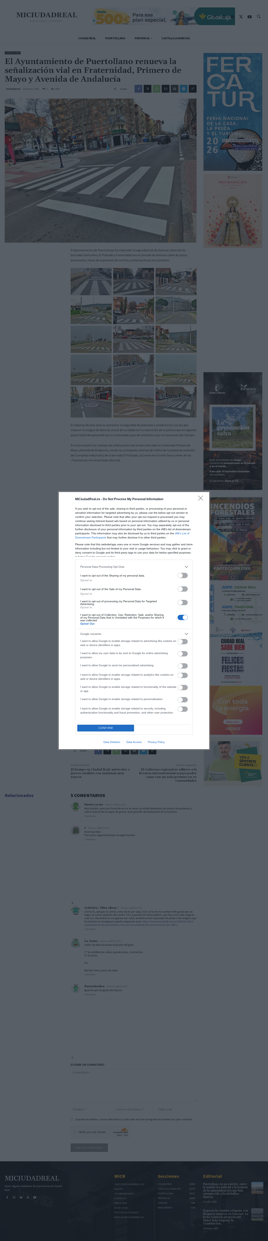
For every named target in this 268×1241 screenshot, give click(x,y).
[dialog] (134, 620)
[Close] (202, 499)
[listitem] (134, 567)
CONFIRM (105, 728)
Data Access (134, 742)
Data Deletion (111, 742)
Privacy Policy (156, 742)
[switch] (183, 575)
